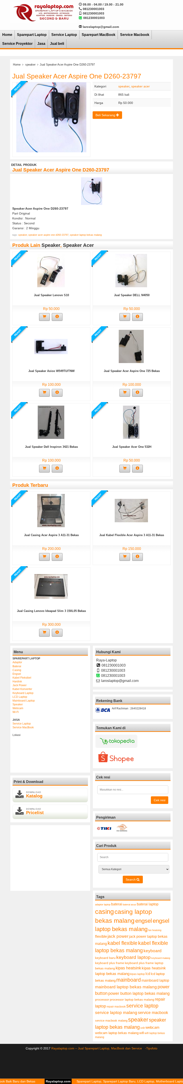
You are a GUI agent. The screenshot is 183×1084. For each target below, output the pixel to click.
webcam (152, 1027)
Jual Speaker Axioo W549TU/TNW (51, 371)
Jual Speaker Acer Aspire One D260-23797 (76, 76)
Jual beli (57, 43)
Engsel (16, 673)
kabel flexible (122, 943)
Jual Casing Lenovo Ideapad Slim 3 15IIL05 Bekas (51, 611)
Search (131, 879)
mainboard (128, 980)
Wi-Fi (15, 712)
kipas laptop (137, 974)
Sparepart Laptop (32, 35)
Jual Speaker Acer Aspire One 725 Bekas (132, 371)
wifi (141, 1033)
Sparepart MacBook (98, 35)
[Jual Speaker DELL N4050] (131, 270)
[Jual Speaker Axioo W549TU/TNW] (51, 346)
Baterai (16, 666)
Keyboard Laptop (22, 693)
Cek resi (159, 800)
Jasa (41, 43)
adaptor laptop (102, 904)
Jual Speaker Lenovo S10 (51, 295)
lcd (148, 974)
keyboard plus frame (109, 963)
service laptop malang (116, 1012)
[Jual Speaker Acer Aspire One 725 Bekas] (131, 346)
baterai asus (129, 904)
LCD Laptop (19, 696)
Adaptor (17, 662)
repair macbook (116, 1006)
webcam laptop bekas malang (117, 1033)
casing (104, 911)
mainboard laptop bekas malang (126, 986)
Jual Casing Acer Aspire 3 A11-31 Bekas (51, 535)
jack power (118, 936)
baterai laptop (147, 904)
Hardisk (17, 681)
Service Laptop (64, 35)
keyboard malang (160, 958)
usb (142, 1027)
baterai (116, 904)
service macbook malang (111, 1020)
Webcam (17, 708)
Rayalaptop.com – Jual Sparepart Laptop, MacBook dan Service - (98, 1048)
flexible (101, 936)
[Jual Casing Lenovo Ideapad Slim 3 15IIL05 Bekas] (51, 586)
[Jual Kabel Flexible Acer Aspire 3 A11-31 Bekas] (131, 510)
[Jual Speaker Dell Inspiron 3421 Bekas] (51, 422)
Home (7, 35)
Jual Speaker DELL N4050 (132, 295)
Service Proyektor (17, 43)
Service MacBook (23, 727)
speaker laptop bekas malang (86, 234)
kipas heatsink (128, 968)
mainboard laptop (155, 980)
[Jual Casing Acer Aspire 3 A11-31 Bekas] (51, 510)
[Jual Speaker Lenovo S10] (51, 270)
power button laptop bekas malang (139, 993)
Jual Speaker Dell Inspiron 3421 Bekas (51, 446)
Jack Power (19, 685)
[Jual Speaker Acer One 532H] (131, 422)
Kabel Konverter (22, 689)
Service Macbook (134, 35)
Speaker (17, 704)
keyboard (152, 950)
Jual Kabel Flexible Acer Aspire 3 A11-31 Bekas (131, 535)
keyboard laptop (133, 957)
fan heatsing (154, 930)
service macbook (153, 1012)
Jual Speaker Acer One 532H (131, 446)
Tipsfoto (151, 1048)
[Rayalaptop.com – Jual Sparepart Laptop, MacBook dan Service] (43, 12)
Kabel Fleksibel (21, 677)
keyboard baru (105, 958)
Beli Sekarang (106, 115)
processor (102, 999)
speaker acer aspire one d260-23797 (48, 234)
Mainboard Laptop (23, 700)
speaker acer (140, 86)
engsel (143, 920)
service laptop (142, 1006)
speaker (30, 64)
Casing (16, 670)
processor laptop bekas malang (132, 999)
